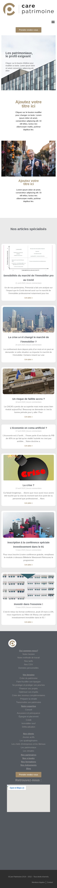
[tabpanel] (28, 62)
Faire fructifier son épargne (28, 681)
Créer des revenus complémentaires (28, 695)
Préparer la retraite (28, 699)
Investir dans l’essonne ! (28, 604)
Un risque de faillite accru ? (28, 399)
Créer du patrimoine (28, 678)
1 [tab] (28, 88)
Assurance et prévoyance (28, 713)
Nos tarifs (28, 661)
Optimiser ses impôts (28, 692)
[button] (28, 30)
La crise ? (28, 485)
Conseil (28, 709)
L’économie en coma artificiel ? (28, 428)
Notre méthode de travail (28, 657)
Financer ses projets (28, 688)
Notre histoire (29, 654)
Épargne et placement (28, 716)
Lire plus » (28, 298)
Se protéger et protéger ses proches (28, 685)
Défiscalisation (28, 727)
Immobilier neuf (28, 723)
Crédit (28, 720)
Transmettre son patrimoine (28, 702)
